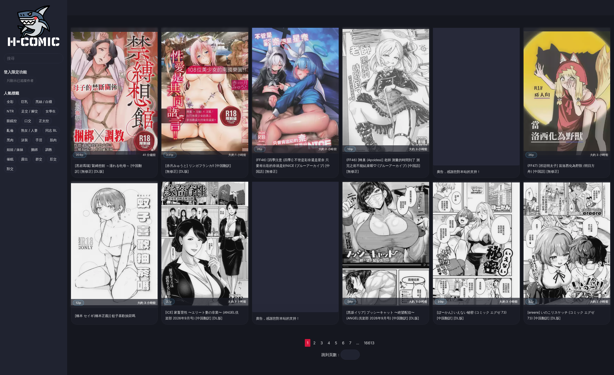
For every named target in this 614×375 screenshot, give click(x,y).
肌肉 (53, 140)
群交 (38, 159)
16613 (369, 342)
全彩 (10, 102)
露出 (24, 159)
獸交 (10, 169)
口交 (27, 121)
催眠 (10, 159)
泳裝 (24, 140)
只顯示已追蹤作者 (20, 80)
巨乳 (24, 102)
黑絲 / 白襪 (43, 102)
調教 (48, 149)
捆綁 (34, 149)
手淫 (38, 140)
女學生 (51, 111)
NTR (10, 111)
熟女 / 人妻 (29, 130)
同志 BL (51, 130)
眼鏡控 (12, 121)
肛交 (53, 159)
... (357, 342)
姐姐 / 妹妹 (15, 149)
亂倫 (10, 130)
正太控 (44, 121)
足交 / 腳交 (29, 111)
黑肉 (10, 140)
